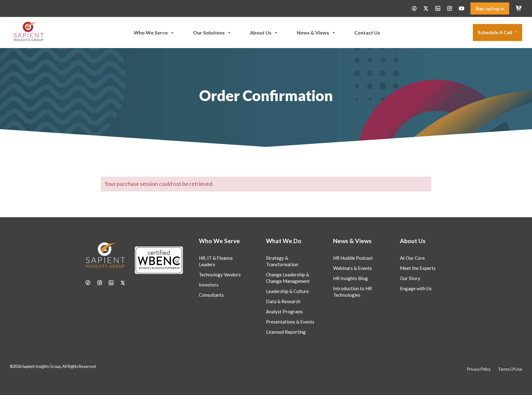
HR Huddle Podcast (353, 258)
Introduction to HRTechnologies (352, 292)
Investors (209, 284)
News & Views (313, 32)
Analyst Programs (284, 311)
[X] (426, 8)
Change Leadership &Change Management (288, 278)
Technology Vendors (220, 274)
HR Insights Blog (350, 278)
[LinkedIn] (438, 8)
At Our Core (412, 258)
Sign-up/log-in (489, 8)
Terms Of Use (510, 369)
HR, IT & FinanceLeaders (216, 261)
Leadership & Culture (287, 291)
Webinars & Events (352, 268)
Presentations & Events (290, 321)
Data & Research (283, 301)
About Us (261, 32)
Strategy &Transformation (282, 261)
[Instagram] (449, 8)
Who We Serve (151, 32)
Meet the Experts (418, 268)
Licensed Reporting (286, 332)
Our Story (410, 278)
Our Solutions (209, 32)
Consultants (211, 295)
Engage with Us (416, 288)
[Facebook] (414, 8)
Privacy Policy (479, 369)
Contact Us (367, 32)
